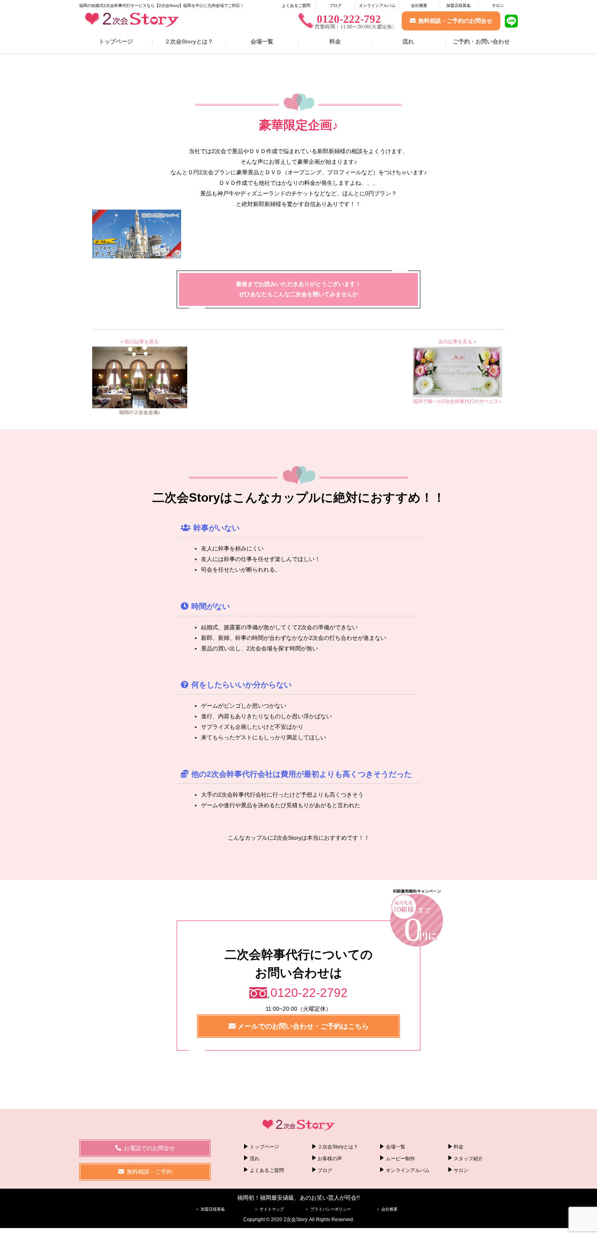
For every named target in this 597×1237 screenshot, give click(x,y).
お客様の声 (330, 1158)
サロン (498, 5)
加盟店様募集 (458, 5)
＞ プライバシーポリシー (328, 1209)
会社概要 (419, 5)
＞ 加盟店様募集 (210, 1209)
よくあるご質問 (296, 5)
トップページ (116, 41)
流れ (408, 41)
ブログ (335, 5)
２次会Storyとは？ (188, 41)
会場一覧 (262, 41)
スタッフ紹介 (468, 1158)
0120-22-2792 (309, 992)
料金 (335, 41)
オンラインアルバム (377, 5)
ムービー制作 (400, 1158)
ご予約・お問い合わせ (481, 41)
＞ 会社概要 (387, 1209)
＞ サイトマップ (269, 1209)
